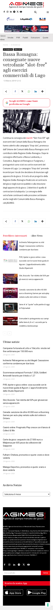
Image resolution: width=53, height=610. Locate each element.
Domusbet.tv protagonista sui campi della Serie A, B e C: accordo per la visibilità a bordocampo (34, 324)
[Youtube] (21, 12)
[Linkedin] (11, 12)
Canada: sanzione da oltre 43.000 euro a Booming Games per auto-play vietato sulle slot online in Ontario (34, 295)
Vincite (10, 39)
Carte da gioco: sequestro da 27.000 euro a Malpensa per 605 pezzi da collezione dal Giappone (23, 444)
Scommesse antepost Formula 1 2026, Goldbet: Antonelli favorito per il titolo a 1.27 (25, 376)
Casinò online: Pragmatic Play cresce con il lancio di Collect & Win (26, 431)
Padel (25, 39)
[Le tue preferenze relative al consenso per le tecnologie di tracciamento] (48, 605)
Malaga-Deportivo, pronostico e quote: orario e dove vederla (24, 470)
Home (5, 46)
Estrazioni (35, 39)
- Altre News (36, 238)
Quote (45, 39)
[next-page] (9, 335)
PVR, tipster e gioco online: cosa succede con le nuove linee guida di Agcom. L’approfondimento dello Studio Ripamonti (25, 390)
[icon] (14, 597)
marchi (29, 139)
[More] (42, 93)
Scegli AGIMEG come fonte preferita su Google (23, 104)
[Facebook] (4, 12)
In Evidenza (15, 46)
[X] (17, 12)
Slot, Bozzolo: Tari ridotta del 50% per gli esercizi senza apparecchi (25, 403)
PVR (18, 39)
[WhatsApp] (29, 93)
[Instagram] (7, 12)
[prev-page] (5, 335)
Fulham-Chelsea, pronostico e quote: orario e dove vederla (26, 458)
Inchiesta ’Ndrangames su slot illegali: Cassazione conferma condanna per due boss (31, 248)
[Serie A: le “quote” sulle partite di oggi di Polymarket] (10, 310)
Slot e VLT (18, 51)
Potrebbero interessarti (15, 238)
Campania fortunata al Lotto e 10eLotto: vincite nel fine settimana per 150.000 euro (26, 352)
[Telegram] (14, 12)
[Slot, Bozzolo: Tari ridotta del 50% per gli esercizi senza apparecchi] (10, 281)
